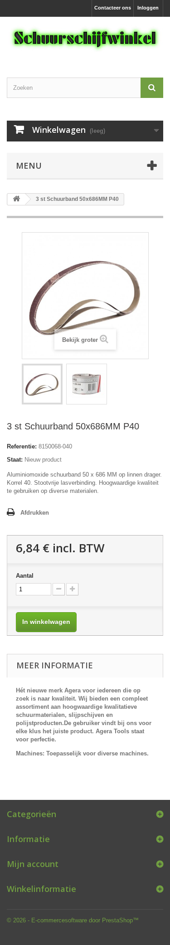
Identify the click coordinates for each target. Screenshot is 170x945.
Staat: (15, 459)
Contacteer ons (112, 7)
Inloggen (148, 7)
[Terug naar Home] (16, 199)
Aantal (25, 575)
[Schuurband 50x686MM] (42, 384)
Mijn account (32, 863)
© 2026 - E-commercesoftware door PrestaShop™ (73, 920)
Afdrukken (34, 512)
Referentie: (22, 446)
